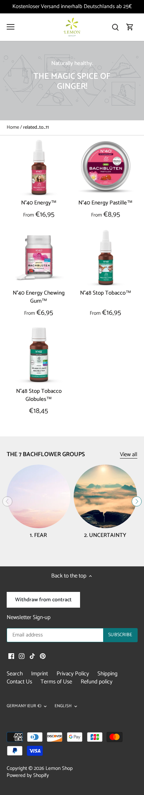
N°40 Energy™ (39, 203)
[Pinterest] (43, 656)
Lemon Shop (59, 768)
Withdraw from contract (43, 599)
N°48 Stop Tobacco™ (105, 293)
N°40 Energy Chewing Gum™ (39, 297)
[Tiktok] (32, 656)
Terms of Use (56, 681)
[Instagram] (21, 656)
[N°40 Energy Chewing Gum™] (38, 257)
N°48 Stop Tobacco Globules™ (39, 395)
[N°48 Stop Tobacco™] (105, 257)
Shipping (107, 673)
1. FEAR (38, 535)
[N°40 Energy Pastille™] (105, 167)
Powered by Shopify (28, 775)
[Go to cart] (130, 27)
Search (15, 673)
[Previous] (7, 501)
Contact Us (19, 681)
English (63, 706)
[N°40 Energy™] (38, 167)
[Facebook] (11, 656)
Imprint (39, 673)
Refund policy (97, 681)
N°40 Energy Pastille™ (105, 203)
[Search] (115, 27)
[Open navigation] (10, 26)
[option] (72, 80)
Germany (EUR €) (24, 706)
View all (128, 454)
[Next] (136, 501)
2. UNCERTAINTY (105, 535)
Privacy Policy (73, 673)
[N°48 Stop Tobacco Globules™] (38, 355)
